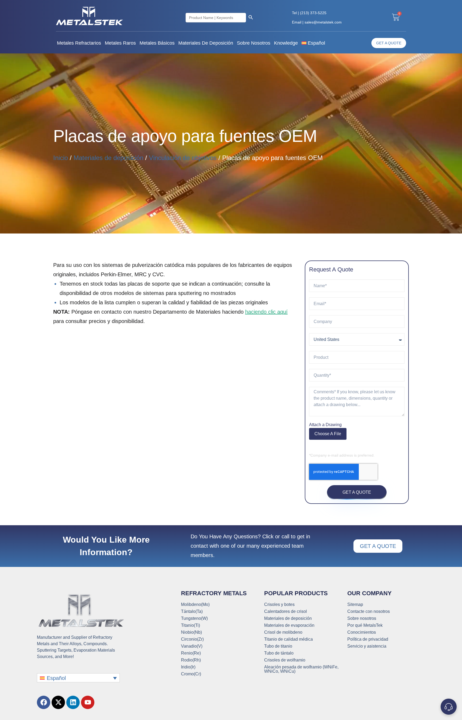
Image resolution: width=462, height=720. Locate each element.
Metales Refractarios (79, 43)
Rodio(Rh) (191, 660)
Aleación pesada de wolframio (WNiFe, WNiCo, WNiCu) (301, 669)
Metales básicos (157, 43)
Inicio (60, 157)
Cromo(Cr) (191, 674)
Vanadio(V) (191, 646)
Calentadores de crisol (285, 611)
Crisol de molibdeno (283, 632)
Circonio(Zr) (192, 639)
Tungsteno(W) (194, 618)
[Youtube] (87, 702)
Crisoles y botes (279, 604)
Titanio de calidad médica (288, 639)
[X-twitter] (58, 702)
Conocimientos (361, 632)
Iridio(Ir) (188, 667)
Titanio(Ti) (190, 625)
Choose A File (327, 433)
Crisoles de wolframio (284, 660)
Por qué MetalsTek (365, 625)
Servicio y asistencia (366, 646)
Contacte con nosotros (368, 611)
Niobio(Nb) (191, 632)
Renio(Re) (191, 653)
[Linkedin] (73, 702)
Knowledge (286, 43)
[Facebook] (43, 702)
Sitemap (355, 604)
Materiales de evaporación (289, 625)
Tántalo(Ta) (192, 611)
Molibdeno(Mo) (195, 604)
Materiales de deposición (205, 43)
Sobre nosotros (253, 43)
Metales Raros (120, 43)
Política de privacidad (367, 639)
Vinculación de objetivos (183, 157)
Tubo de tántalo (279, 653)
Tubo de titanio (278, 646)
